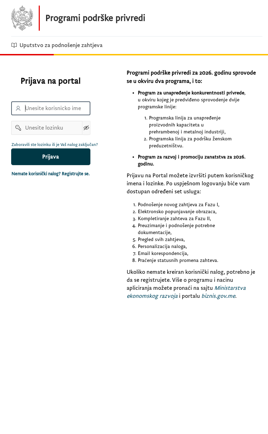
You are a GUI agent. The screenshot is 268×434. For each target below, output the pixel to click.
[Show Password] (86, 128)
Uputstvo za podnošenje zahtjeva (61, 45)
